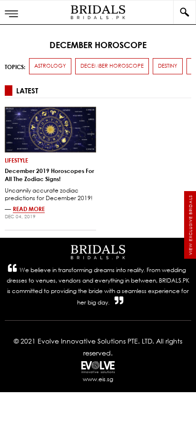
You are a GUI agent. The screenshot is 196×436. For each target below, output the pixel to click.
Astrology (50, 66)
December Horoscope (112, 66)
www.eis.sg (98, 379)
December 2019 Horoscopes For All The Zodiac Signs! (49, 175)
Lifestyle (16, 160)
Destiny (167, 66)
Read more (29, 209)
